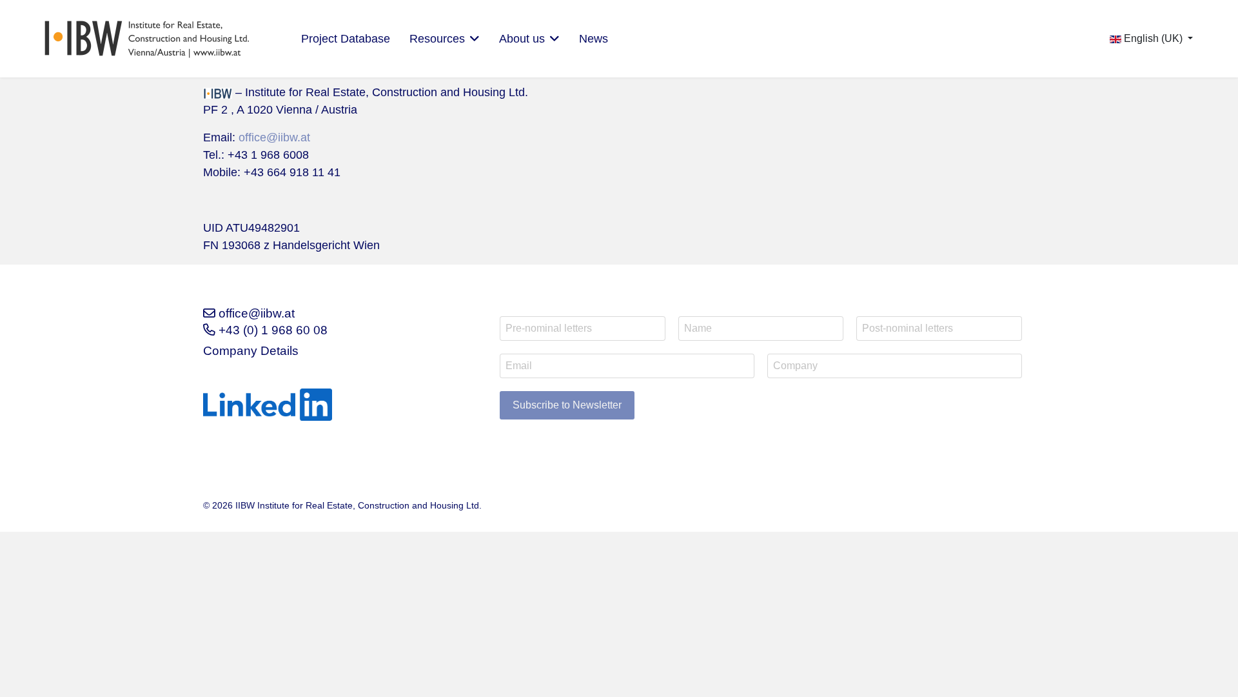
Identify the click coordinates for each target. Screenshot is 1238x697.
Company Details (251, 351)
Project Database (345, 38)
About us (522, 38)
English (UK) (1153, 38)
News (593, 38)
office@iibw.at (274, 137)
